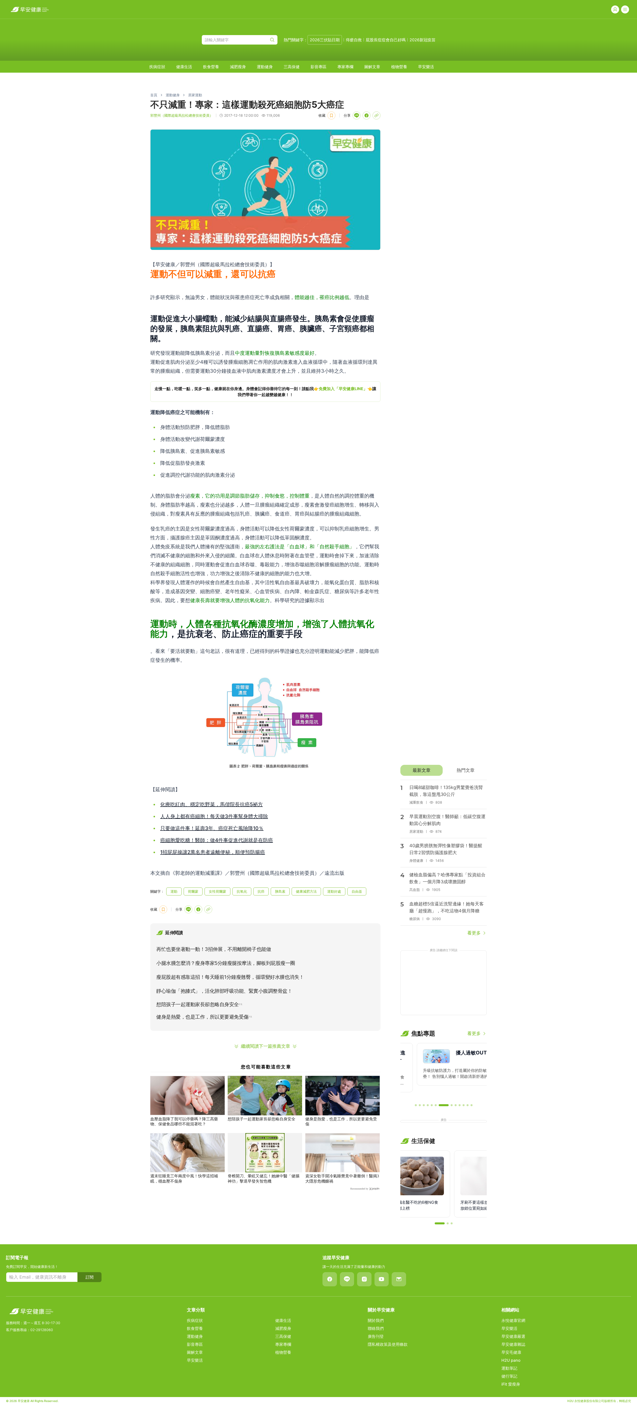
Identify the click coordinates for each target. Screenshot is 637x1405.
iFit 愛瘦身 (510, 1384)
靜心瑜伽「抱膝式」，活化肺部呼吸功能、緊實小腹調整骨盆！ (224, 991)
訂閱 (90, 1277)
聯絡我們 (376, 1328)
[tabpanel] (443, 858)
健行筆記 (509, 1376)
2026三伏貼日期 (325, 39)
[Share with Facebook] (367, 115)
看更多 (474, 933)
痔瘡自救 (354, 39)
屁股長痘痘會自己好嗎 (386, 39)
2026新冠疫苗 (422, 39)
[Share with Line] (357, 115)
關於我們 (376, 1320)
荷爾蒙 (193, 891)
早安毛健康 (511, 1352)
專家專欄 (345, 66)
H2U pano (511, 1360)
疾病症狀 (157, 66)
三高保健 (292, 66)
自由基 (357, 891)
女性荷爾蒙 (217, 891)
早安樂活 (426, 66)
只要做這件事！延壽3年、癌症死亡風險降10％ (212, 828)
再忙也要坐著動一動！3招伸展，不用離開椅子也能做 (213, 949)
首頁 (153, 95)
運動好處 (334, 891)
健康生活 (184, 66)
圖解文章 (372, 66)
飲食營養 (211, 66)
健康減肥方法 (306, 891)
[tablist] (443, 770)
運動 (173, 891)
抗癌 (261, 891)
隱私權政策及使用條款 (388, 1344)
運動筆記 (509, 1368)
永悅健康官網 (513, 1320)
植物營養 (399, 66)
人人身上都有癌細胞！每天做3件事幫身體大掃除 (214, 816)
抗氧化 (242, 891)
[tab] (421, 770)
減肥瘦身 (238, 66)
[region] (265, 392)
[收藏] (331, 115)
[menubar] (291, 67)
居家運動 (195, 95)
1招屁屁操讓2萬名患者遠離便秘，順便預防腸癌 (212, 852)
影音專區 (318, 66)
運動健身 (265, 66)
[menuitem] (157, 67)
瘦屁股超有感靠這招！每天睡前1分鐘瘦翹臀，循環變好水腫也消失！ (230, 977)
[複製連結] (376, 115)
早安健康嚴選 (513, 1336)
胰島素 (280, 891)
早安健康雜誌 (513, 1344)
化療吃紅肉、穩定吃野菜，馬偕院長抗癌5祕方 (211, 804)
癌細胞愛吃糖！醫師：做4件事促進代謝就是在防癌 (216, 840)
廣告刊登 (376, 1336)
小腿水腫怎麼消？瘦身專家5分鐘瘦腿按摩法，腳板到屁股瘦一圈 (225, 963)
